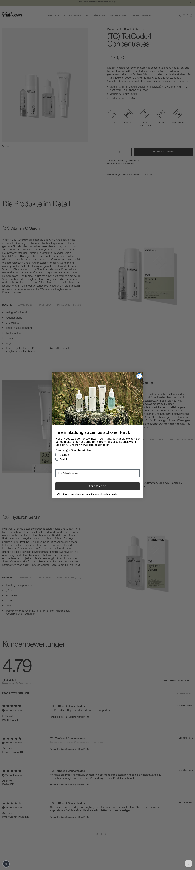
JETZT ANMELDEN (97, 486)
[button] (6, 864)
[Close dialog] (139, 376)
